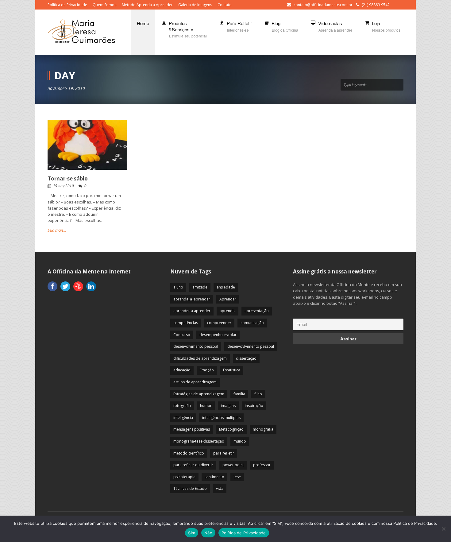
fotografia (182, 405)
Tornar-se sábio (68, 178)
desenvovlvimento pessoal (250, 346)
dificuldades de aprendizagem (200, 358)
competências (185, 322)
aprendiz (227, 310)
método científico (188, 453)
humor (206, 405)
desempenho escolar (218, 334)
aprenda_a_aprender (191, 299)
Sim (191, 532)
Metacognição (231, 429)
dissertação (246, 358)
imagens (228, 405)
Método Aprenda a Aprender (147, 4)
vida (219, 488)
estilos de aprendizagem (195, 382)
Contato (225, 4)
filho (258, 394)
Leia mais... (57, 230)
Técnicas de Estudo (190, 488)
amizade (199, 287)
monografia (263, 429)
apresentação (257, 310)
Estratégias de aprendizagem (198, 394)
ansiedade (226, 287)
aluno (178, 287)
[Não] (443, 529)
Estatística (231, 370)
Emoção (207, 370)
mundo (239, 441)
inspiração (254, 405)
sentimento (214, 476)
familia (239, 394)
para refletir (223, 453)
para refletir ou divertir (193, 464)
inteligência (183, 417)
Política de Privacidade (67, 4)
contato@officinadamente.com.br (323, 4)
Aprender (227, 299)
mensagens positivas (191, 429)
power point (233, 464)
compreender (219, 322)
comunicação (252, 322)
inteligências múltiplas (221, 417)
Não (208, 532)
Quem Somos (104, 4)
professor (262, 464)
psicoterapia (184, 476)
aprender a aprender (191, 310)
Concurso (181, 334)
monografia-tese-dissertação (198, 441)
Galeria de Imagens (195, 4)
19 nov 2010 (63, 186)
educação (182, 370)
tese (237, 476)
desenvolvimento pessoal (195, 346)
